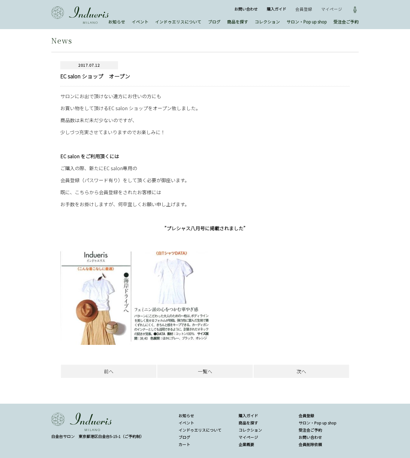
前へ (108, 371)
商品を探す (237, 22)
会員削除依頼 (310, 444)
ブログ (214, 22)
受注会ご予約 (346, 22)
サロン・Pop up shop (307, 22)
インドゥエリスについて (178, 22)
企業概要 (246, 444)
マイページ (331, 9)
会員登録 (303, 9)
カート (184, 444)
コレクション (267, 22)
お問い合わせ (246, 9)
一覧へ (205, 371)
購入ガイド (276, 9)
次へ (301, 371)
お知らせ (116, 22)
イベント (140, 22)
